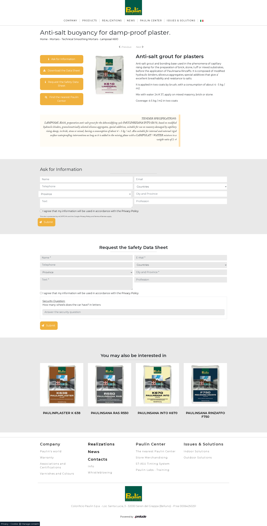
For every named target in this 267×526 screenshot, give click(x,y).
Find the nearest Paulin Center (63, 99)
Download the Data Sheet (63, 70)
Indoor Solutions (196, 451)
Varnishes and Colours (57, 473)
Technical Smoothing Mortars (79, 39)
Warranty (47, 457)
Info (91, 466)
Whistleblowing (100, 472)
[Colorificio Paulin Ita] (202, 20)
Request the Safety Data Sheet (62, 84)
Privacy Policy (130, 211)
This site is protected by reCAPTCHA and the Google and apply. (76, 216)
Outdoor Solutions (198, 457)
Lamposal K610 (109, 39)
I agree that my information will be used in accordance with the (90, 211)
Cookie (14, 524)
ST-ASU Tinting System (153, 463)
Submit (48, 222)
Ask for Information (63, 59)
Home (44, 39)
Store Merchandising (152, 457)
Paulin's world (50, 451)
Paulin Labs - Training (152, 469)
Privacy (4, 524)
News (131, 20)
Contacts (97, 459)
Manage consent (30, 524)
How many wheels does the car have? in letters (71, 304)
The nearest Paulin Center (156, 451)
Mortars (54, 39)
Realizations (112, 20)
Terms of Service (100, 216)
